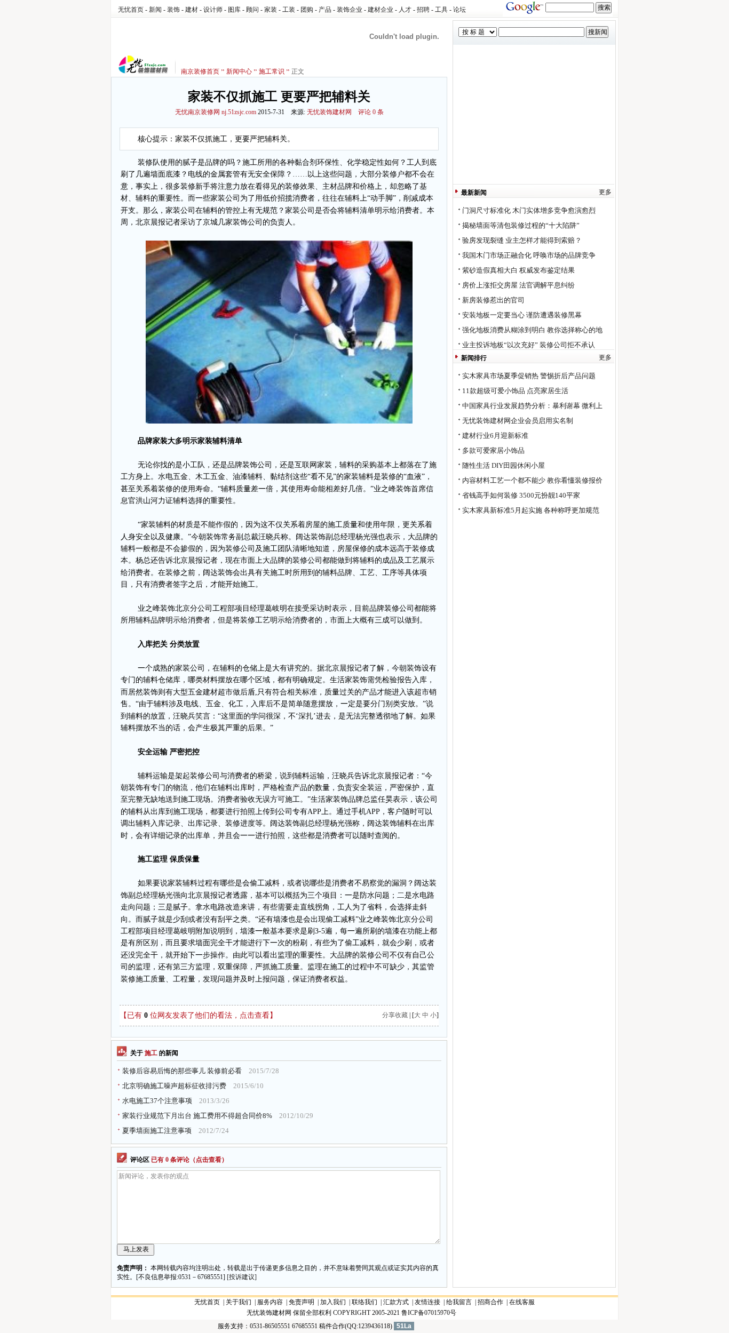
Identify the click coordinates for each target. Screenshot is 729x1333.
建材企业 (380, 9)
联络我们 (364, 1302)
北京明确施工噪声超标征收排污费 (174, 1086)
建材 (191, 9)
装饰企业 (349, 9)
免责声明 (301, 1302)
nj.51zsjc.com (238, 112)
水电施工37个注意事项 (157, 1101)
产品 (325, 9)
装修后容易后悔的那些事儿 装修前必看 (182, 1071)
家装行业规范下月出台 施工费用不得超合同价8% (197, 1116)
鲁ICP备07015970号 (428, 1312)
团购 (306, 9)
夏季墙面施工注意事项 (157, 1131)
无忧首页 (131, 9)
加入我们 (333, 1302)
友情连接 (427, 1302)
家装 (270, 9)
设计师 (213, 9)
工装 (288, 9)
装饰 (173, 9)
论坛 (459, 9)
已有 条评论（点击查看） (189, 1159)
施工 (151, 1053)
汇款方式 (396, 1302)
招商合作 (490, 1302)
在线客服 (522, 1302)
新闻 (155, 9)
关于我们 (238, 1302)
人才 (405, 9)
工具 (441, 9)
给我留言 (459, 1302)
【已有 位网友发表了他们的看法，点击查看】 (198, 1015)
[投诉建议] (242, 1277)
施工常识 (271, 71)
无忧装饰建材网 (329, 112)
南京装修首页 (200, 71)
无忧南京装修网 (197, 112)
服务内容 (270, 1302)
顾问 (252, 9)
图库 (234, 9)
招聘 (423, 9)
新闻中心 (239, 71)
